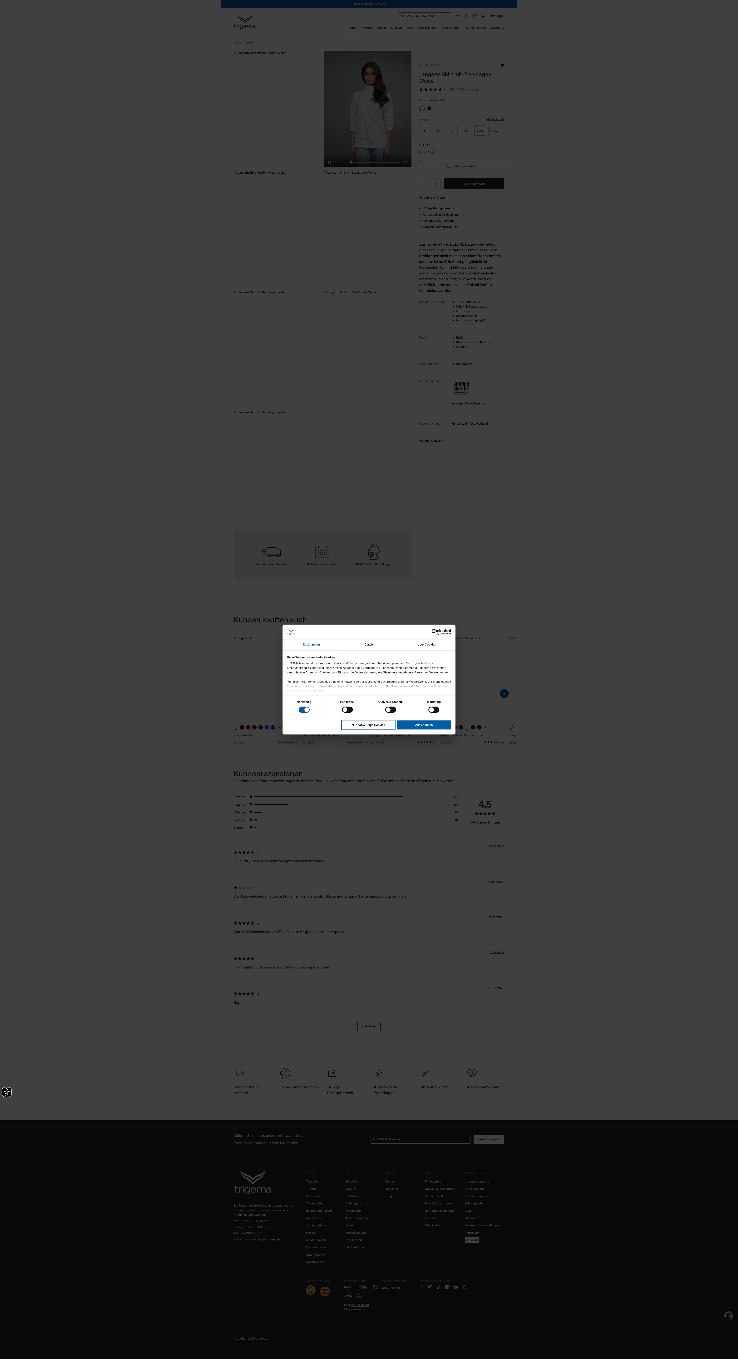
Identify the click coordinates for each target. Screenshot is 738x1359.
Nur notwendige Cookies (368, 725)
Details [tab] (369, 644)
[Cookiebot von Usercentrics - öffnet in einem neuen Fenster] (434, 632)
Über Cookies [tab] (426, 644)
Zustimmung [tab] (311, 644)
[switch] (347, 710)
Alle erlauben (424, 725)
